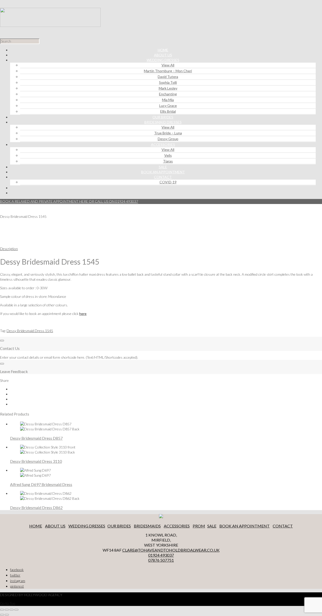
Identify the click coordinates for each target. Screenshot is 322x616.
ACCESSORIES (177, 525)
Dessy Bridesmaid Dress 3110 (36, 461)
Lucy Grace (168, 105)
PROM (199, 525)
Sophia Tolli (168, 82)
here (83, 313)
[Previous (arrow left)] (2, 614)
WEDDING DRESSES (86, 525)
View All (168, 65)
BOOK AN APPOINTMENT (244, 525)
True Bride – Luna (168, 133)
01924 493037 (161, 555)
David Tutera (168, 76)
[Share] (7, 609)
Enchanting (168, 94)
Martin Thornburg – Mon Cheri (168, 71)
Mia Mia (168, 100)
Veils (168, 155)
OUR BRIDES (119, 525)
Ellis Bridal (168, 111)
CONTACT (283, 525)
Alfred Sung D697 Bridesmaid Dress (41, 484)
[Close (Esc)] (2, 609)
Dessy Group (168, 139)
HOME (35, 525)
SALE (211, 525)
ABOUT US (55, 525)
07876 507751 (161, 560)
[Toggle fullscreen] (12, 609)
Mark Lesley (168, 88)
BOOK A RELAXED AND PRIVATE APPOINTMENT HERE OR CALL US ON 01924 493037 (69, 201)
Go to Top (7, 603)
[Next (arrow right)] (7, 614)
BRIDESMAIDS (147, 525)
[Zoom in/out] (16, 609)
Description (9, 249)
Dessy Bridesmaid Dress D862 (36, 507)
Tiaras (168, 161)
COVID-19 (168, 182)
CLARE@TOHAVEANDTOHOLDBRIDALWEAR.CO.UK (171, 550)
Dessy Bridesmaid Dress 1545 (30, 330)
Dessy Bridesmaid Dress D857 (36, 438)
